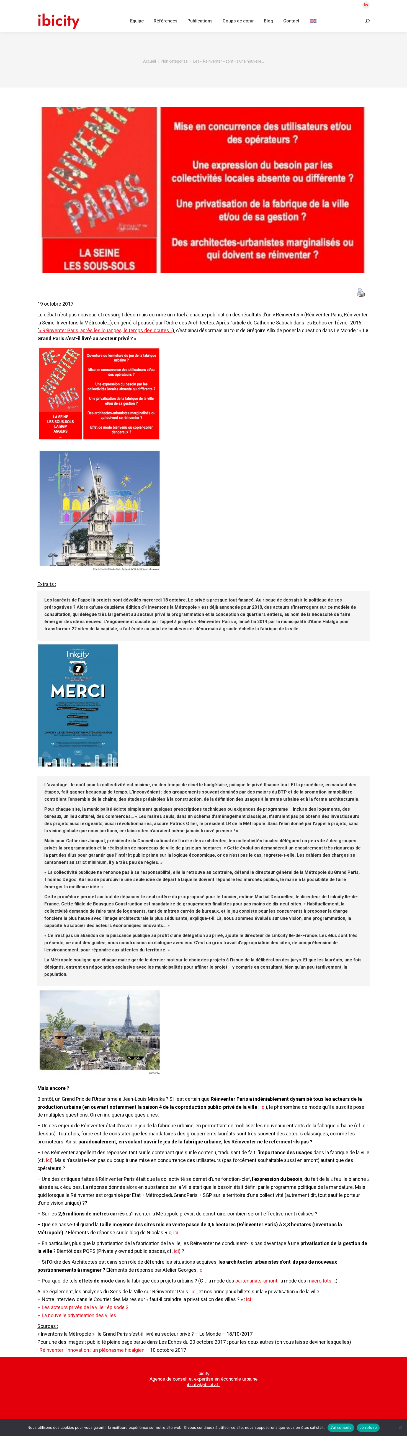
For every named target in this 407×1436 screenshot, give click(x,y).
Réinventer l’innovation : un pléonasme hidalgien (92, 1350)
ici (263, 1107)
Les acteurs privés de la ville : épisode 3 (85, 1307)
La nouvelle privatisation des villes (79, 1315)
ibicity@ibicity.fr (203, 1384)
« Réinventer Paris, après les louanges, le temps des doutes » (105, 330)
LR (228, 823)
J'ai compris (340, 1427)
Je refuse (368, 1427)
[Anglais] (313, 21)
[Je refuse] (400, 1427)
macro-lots (319, 1281)
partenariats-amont (256, 1281)
